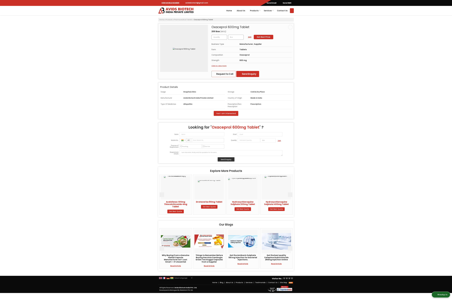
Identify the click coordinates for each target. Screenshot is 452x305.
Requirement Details (174, 153)
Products (254, 10)
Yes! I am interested (226, 113)
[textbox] (236, 37)
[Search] (292, 10)
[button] (170, 3)
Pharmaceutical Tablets (183, 20)
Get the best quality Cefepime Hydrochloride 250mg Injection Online (246, 257)
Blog (221, 282)
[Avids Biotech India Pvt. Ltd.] (176, 11)
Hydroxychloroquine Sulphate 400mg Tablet (244, 203)
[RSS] (291, 282)
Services (268, 10)
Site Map (283, 282)
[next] (290, 194)
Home (229, 10)
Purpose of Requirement (174, 146)
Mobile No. (174, 140)
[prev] (161, 194)
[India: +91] (183, 140)
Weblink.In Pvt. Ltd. (186, 290)
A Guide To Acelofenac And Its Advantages (279, 256)
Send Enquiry (248, 74)
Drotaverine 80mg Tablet (177, 201)
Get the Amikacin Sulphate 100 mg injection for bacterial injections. (212, 257)
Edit (249, 37)
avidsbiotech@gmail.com (196, 3)
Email (235, 134)
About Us (241, 10)
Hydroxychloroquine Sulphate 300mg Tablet (278, 203)
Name (176, 134)
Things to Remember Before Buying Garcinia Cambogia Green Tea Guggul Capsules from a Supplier (178, 258)
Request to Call (224, 74)
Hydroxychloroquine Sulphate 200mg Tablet (211, 203)
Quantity (234, 140)
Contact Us (282, 10)
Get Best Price (263, 37)
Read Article (178, 266)
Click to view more (219, 66)
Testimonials (260, 282)
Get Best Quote (177, 207)
